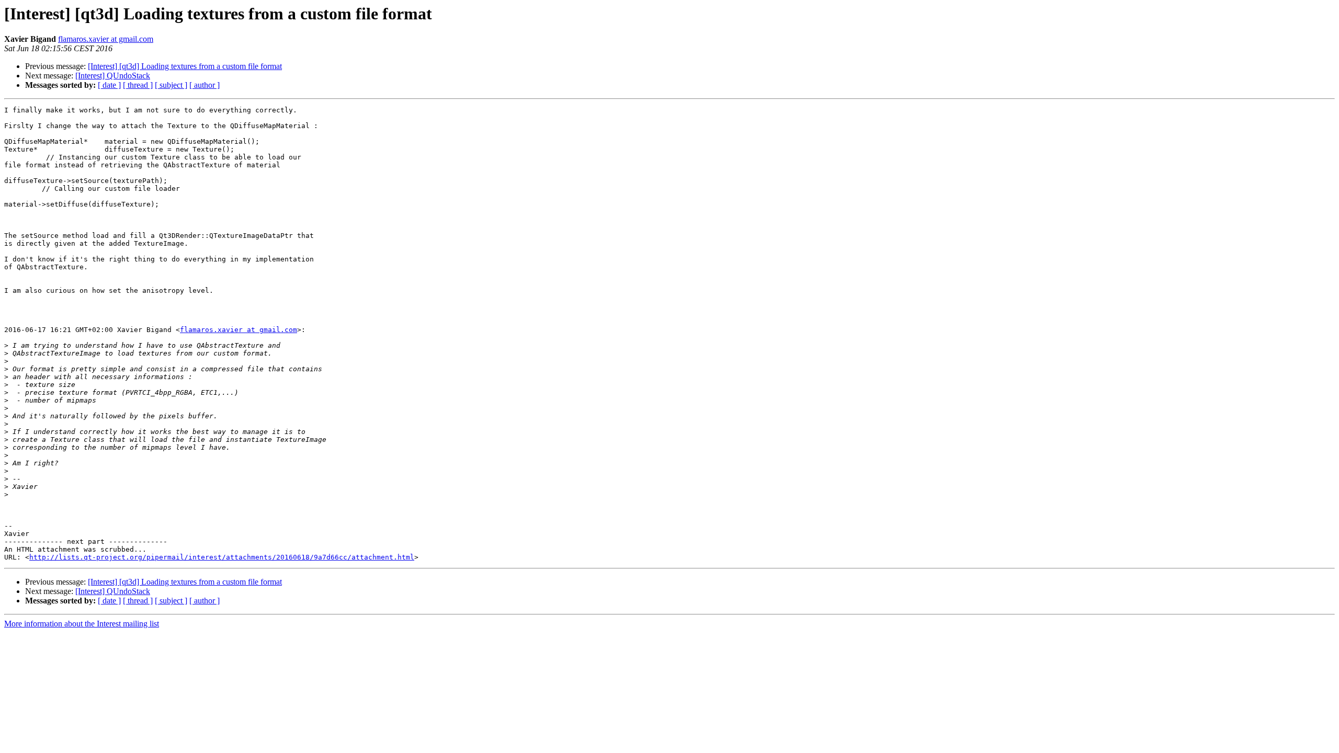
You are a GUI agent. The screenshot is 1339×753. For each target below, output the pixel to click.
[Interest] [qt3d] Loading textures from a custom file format (185, 66)
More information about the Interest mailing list (81, 623)
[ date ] (109, 85)
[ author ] (204, 85)
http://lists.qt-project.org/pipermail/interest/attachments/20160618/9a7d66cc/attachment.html (221, 557)
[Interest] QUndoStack (112, 75)
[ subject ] (171, 85)
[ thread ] (138, 85)
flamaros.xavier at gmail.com (105, 39)
